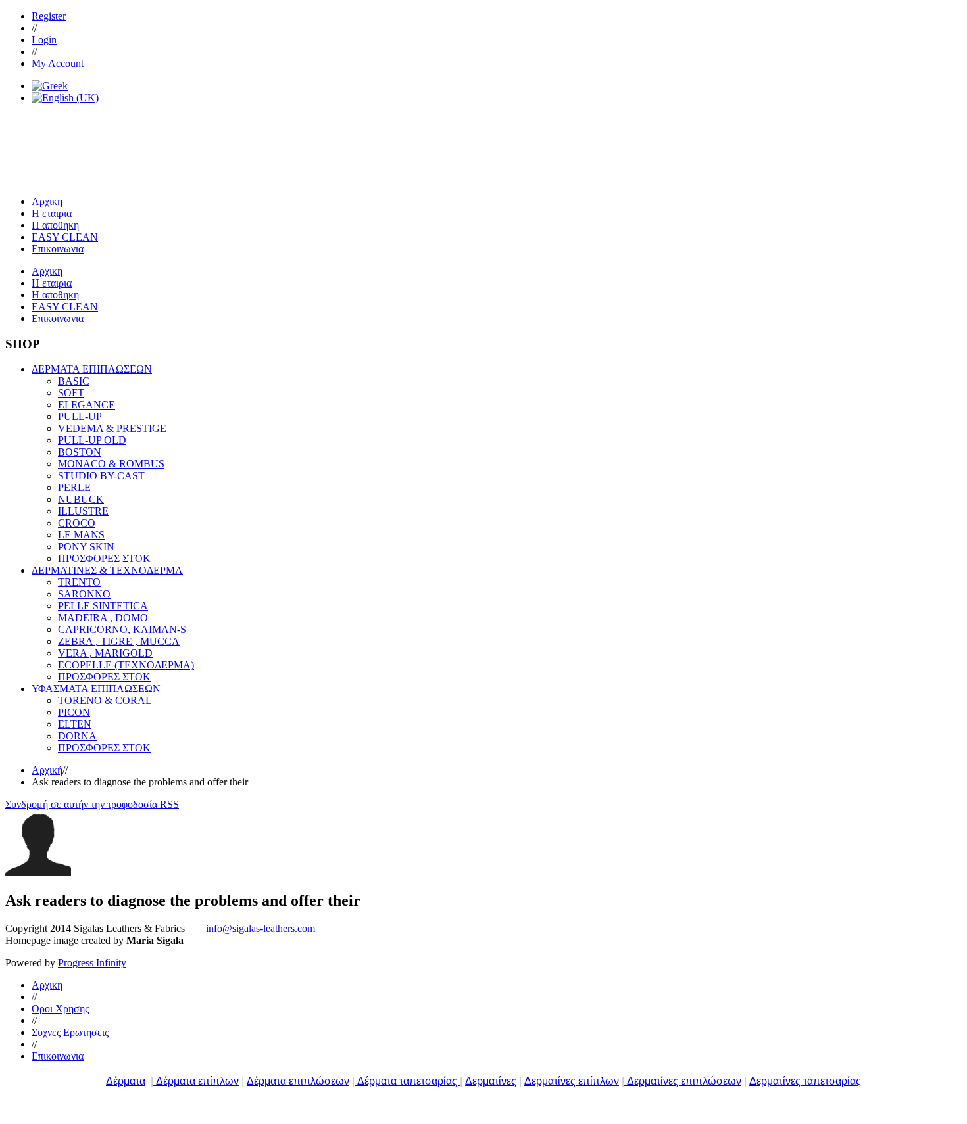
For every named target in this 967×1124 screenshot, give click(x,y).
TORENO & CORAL (105, 700)
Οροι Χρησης (60, 1008)
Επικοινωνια (58, 1056)
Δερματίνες (490, 1081)
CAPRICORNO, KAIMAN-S (122, 629)
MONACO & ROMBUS (111, 463)
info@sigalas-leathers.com (260, 928)
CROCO (76, 522)
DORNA (77, 735)
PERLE (74, 487)
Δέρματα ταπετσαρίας (408, 1081)
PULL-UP (80, 416)
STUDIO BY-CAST (101, 475)
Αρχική (47, 770)
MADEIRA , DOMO (103, 617)
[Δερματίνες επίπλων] (625, 1081)
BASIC (73, 380)
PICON (74, 712)
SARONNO (84, 593)
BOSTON (79, 451)
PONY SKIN (86, 546)
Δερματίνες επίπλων (571, 1081)
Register (49, 16)
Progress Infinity (92, 962)
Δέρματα (125, 1081)
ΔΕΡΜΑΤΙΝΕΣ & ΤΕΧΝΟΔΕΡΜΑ (107, 570)
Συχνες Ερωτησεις (70, 1032)
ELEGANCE (86, 404)
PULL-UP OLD (92, 440)
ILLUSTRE (83, 511)
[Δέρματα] (154, 1081)
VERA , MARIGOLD (105, 653)
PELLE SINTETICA (103, 605)
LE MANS (81, 534)
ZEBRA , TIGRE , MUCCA (119, 641)
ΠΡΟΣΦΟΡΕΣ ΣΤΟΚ (104, 558)
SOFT (71, 392)
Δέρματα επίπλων (197, 1081)
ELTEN (74, 724)
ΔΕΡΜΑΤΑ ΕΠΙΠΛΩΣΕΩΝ (92, 369)
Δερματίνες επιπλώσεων (684, 1081)
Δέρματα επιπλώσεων (298, 1081)
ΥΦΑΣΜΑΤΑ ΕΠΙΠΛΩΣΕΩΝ (96, 688)
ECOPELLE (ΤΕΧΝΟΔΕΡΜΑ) (126, 664)
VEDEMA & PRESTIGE (112, 428)
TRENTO (79, 582)
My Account (58, 63)
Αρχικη (47, 985)
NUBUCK (81, 499)
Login (44, 39)
